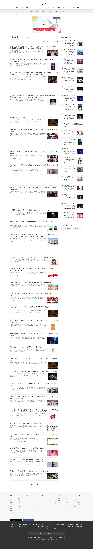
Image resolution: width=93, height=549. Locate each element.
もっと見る (79, 221)
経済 (11, 500)
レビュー (35, 498)
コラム (53, 7)
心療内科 (58, 524)
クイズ (64, 7)
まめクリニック (42, 524)
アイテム (63, 524)
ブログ (67, 524)
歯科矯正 (77, 526)
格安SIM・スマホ (78, 524)
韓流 (57, 11)
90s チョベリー (53, 506)
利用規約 (35, 537)
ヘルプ (75, 510)
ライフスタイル (53, 502)
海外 (22, 7)
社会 (11, 498)
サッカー (27, 502)
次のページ (33, 484)
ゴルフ (27, 504)
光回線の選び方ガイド (27, 524)
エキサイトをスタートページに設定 (46, 533)
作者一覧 (75, 500)
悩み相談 (41, 526)
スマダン (51, 498)
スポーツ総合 (28, 498)
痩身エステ (49, 528)
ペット (43, 504)
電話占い (72, 524)
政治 (11, 502)
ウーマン (54, 526)
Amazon (64, 228)
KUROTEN (19, 524)
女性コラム (52, 500)
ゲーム (35, 502)
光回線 (19, 526)
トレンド (40, 7)
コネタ (43, 500)
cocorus (37, 526)
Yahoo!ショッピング (77, 228)
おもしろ (47, 7)
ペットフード (39, 528)
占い (50, 526)
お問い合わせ (62, 537)
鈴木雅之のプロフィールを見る (50, 41)
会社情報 (30, 537)
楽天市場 (69, 228)
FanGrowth (35, 524)
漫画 (59, 7)
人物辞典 (75, 506)
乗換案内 (68, 526)
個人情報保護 (51, 537)
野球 (27, 500)
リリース (75, 498)
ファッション (36, 508)
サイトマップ (76, 508)
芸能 (27, 7)
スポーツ (33, 7)
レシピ (58, 526)
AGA (45, 528)
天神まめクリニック (51, 524)
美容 (81, 526)
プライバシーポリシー (42, 537)
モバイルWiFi (31, 526)
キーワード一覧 (77, 504)
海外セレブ (49, 11)
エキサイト (81, 4)
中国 (11, 510)
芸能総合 (31, 11)
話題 (59, 500)
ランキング (71, 7)
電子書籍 (54, 528)
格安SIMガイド (14, 526)
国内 (17, 7)
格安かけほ (24, 526)
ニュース (11, 7)
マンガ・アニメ (37, 500)
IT (34, 504)
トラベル (51, 504)
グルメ (35, 506)
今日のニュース (80, 7)
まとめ (62, 11)
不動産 (72, 526)
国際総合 (12, 508)
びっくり (43, 498)
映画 (37, 11)
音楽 (43, 11)
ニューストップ (75, 4)
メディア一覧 (76, 502)
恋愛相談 (46, 526)
